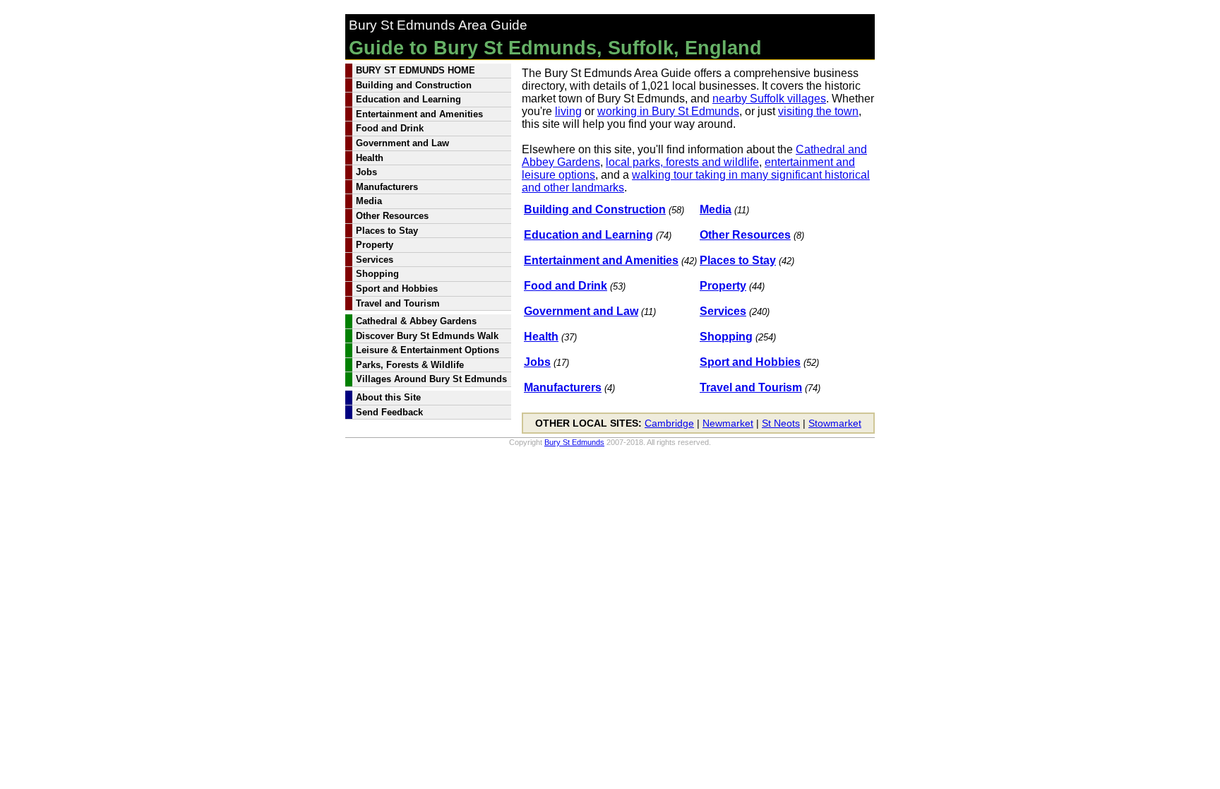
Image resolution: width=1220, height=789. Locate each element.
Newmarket (727, 423)
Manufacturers (563, 387)
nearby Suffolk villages (769, 99)
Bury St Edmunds (574, 442)
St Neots (781, 423)
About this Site (388, 397)
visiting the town (818, 111)
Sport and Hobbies (750, 362)
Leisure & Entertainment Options (427, 350)
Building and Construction (595, 209)
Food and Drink (565, 286)
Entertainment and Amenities (601, 260)
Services (723, 311)
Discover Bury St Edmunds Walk (427, 336)
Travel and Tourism (751, 387)
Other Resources (745, 235)
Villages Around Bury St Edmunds (431, 379)
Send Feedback (389, 412)
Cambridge (669, 423)
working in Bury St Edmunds (668, 111)
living (568, 111)
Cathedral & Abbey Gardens (416, 321)
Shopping (726, 337)
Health (541, 337)
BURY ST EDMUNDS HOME (415, 70)
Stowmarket (834, 423)
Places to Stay (738, 260)
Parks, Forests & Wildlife (410, 365)
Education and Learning (588, 235)
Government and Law (581, 311)
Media (715, 209)
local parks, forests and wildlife (682, 162)
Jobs (537, 362)
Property (723, 286)
